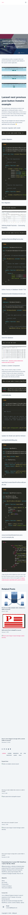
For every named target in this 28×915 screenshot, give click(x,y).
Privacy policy (5, 884)
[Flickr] (2, 749)
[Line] (10, 749)
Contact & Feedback (7, 886)
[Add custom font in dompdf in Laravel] (14, 621)
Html (25, 753)
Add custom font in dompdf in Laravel (11, 630)
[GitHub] (4, 749)
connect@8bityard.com (11, 907)
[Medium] (6, 749)
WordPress (16, 753)
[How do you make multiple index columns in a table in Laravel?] (14, 599)
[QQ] (8, 749)
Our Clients (4, 882)
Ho (22, 578)
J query (15, 755)
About (3, 880)
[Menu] (25, 2)
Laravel (12, 47)
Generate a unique (13, 360)
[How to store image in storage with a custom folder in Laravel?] (14, 686)
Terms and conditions (7, 887)
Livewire (16, 47)
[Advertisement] (14, 19)
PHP (21, 753)
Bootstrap (9, 755)
